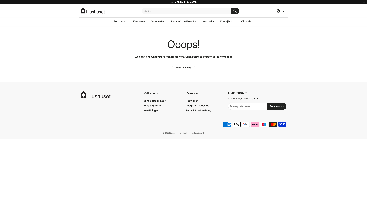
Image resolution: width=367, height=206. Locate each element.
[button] (190, 11)
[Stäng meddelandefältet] (364, 2)
